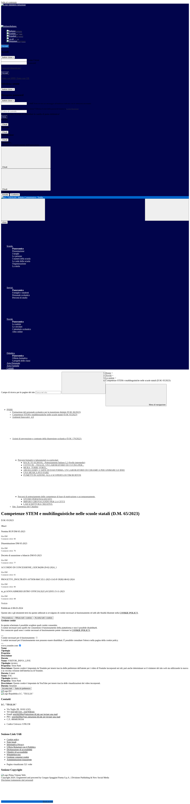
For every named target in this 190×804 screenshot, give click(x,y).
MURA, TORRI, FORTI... (35, 467)
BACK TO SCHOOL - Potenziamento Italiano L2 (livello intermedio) (54, 462)
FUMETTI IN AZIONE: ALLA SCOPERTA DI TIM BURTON (52, 475)
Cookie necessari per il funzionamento (18, 638)
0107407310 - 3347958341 (23, 712)
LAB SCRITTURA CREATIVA (38, 504)
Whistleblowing (14, 754)
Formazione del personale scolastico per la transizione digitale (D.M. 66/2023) (46, 412)
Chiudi (4, 124)
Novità (109, 375)
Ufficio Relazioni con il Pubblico (21, 747)
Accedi (5, 46)
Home (108, 373)
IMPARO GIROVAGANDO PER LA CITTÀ (44, 501)
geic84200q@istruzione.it (35, 714)
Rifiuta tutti (23, 618)
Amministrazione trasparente (19, 759)
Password (31, 63)
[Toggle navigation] (23, 210)
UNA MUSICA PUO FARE (36, 472)
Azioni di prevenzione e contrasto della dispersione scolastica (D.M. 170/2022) (47, 438)
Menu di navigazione (157, 405)
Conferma (15, 195)
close (4, 222)
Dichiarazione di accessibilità (19, 749)
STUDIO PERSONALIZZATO (37, 499)
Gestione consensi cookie (18, 757)
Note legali (11, 742)
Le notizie (110, 378)
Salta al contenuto (9, 2)
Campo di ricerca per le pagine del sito (18, 392)
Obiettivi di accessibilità (17, 752)
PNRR (10, 409)
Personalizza (7, 618)
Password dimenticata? (11, 68)
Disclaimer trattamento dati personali (17, 780)
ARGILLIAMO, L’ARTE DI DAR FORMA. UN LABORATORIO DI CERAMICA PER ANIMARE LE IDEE (74, 470)
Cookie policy (13, 739)
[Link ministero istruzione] (13, 5)
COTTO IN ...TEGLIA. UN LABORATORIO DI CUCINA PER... (53, 465)
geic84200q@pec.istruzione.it (36, 717)
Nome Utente (33, 60)
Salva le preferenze (22, 688)
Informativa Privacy (15, 744)
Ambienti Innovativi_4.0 (23, 417)
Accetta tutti (43, 618)
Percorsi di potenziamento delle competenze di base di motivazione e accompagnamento (56, 496)
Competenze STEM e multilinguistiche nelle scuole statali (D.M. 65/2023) (44, 414)
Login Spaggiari (72, 109)
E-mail (30, 103)
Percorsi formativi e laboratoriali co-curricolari (38, 460)
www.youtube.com (9, 645)
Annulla (5, 195)
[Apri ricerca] (167, 210)
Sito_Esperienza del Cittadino (25, 506)
